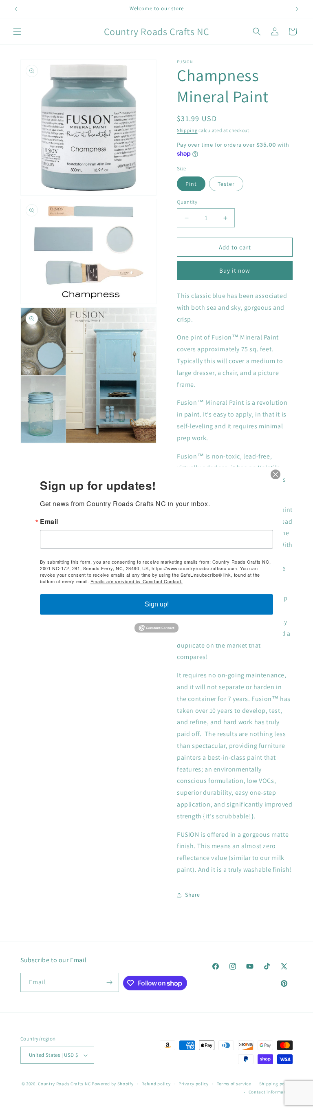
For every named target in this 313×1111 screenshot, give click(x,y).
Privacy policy (194, 1084)
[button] (17, 31)
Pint (191, 183)
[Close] (275, 474)
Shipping (187, 130)
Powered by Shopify (113, 1084)
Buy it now (234, 270)
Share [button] (192, 894)
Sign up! (157, 604)
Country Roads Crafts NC (64, 1084)
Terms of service (234, 1084)
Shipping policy (276, 1084)
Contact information (271, 1092)
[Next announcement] (297, 9)
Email (49, 521)
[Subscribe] (110, 982)
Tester (226, 183)
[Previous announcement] (16, 9)
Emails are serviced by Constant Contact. (136, 581)
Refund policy (155, 1084)
